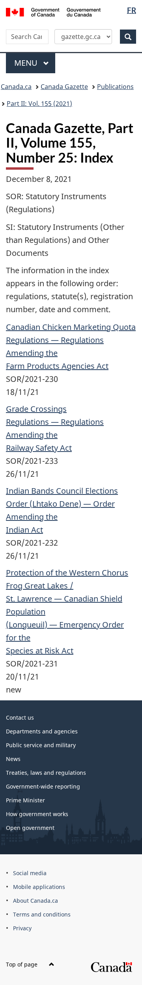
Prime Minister (25, 800)
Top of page (22, 964)
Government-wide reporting (43, 786)
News (13, 759)
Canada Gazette (64, 86)
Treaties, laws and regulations (46, 772)
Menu (26, 62)
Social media (30, 873)
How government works (37, 814)
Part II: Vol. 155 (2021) (39, 103)
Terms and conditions (42, 914)
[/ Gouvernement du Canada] (53, 11)
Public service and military (41, 745)
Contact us (20, 717)
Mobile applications (39, 887)
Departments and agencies (42, 731)
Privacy (22, 928)
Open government (30, 827)
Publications (115, 86)
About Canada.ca (35, 900)
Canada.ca (16, 86)
